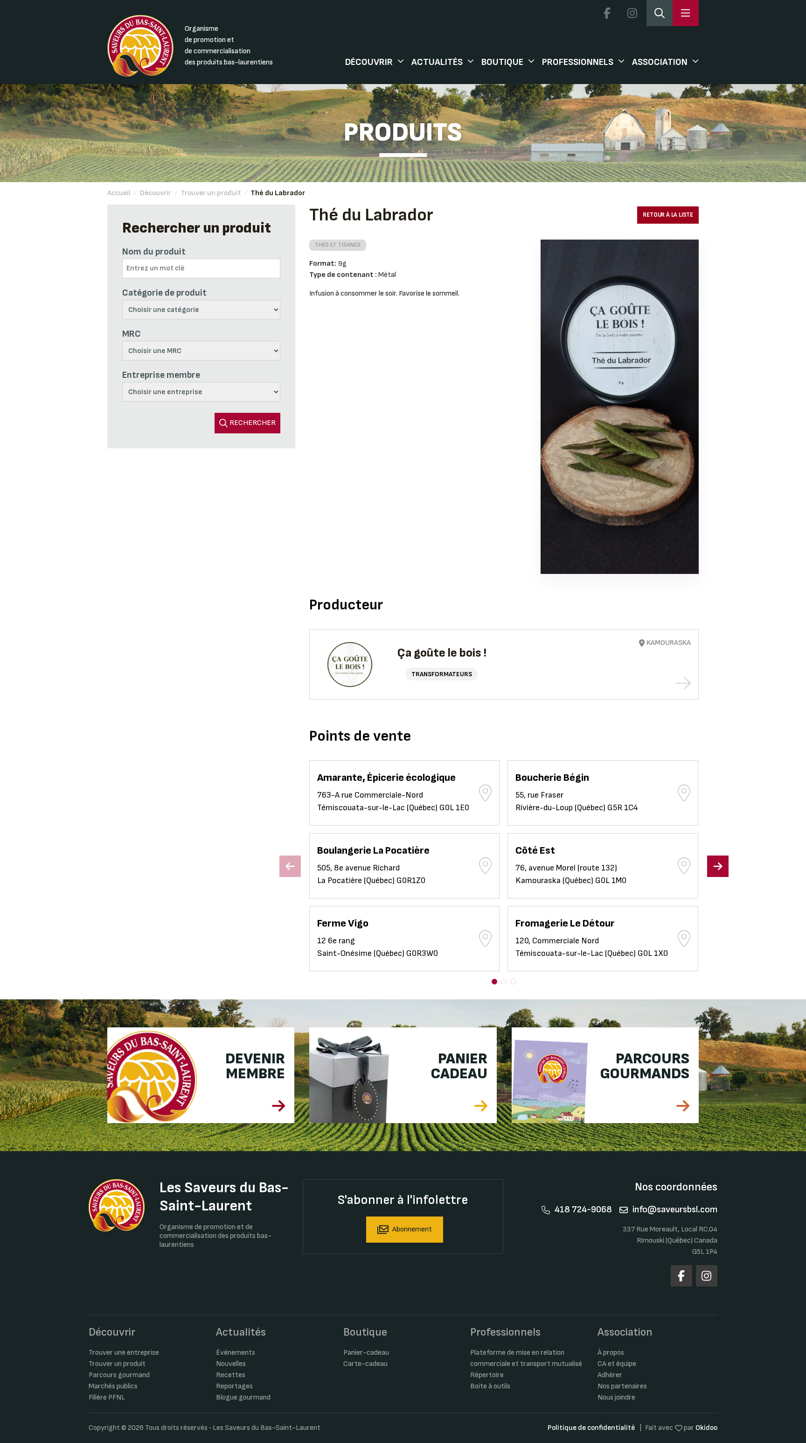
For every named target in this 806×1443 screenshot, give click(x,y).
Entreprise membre (161, 375)
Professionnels (577, 62)
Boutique (502, 62)
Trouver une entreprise (124, 1352)
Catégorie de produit (164, 292)
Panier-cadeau (366, 1352)
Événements (235, 1352)
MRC (131, 334)
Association (660, 62)
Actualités (437, 62)
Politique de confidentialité (591, 1427)
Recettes (230, 1375)
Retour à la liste (668, 215)
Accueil (119, 193)
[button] (494, 981)
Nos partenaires (622, 1386)
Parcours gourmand (119, 1375)
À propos (611, 1352)
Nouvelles (231, 1363)
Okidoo (706, 1427)
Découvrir (369, 62)
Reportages (234, 1386)
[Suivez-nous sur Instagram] (632, 13)
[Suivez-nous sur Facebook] (607, 13)
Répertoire (487, 1375)
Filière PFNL (107, 1397)
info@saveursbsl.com (674, 1209)
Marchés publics (113, 1386)
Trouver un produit (211, 193)
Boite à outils (490, 1386)
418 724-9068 (583, 1209)
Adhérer (610, 1375)
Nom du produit (154, 251)
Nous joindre (616, 1397)
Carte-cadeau (365, 1363)
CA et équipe (617, 1363)
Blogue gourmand (243, 1397)
